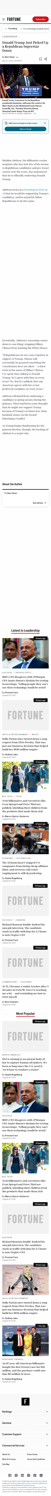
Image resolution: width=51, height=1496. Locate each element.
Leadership (10, 37)
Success (7, 672)
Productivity (23, 672)
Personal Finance (12, 1359)
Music (35, 734)
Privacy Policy (27, 1483)
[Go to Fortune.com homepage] (14, 19)
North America (11, 1055)
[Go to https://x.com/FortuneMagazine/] (16, 1475)
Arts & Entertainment (15, 734)
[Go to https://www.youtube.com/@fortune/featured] (41, 1475)
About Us (6, 1454)
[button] (10, 57)
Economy (7, 858)
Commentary (9, 982)
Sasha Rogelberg (13, 878)
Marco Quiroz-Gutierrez (17, 816)
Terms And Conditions (36, 1459)
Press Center (32, 1454)
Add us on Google (25, 129)
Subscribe (40, 19)
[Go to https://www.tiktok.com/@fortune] (35, 1475)
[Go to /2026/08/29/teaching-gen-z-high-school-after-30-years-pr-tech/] (25, 962)
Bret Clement (11, 1002)
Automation (23, 858)
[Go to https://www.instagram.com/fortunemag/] (29, 1475)
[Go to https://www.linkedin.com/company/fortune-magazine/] (22, 1475)
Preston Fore (11, 693)
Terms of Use (16, 1483)
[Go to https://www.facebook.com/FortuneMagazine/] (10, 1475)
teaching (26, 982)
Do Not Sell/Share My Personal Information (23, 1485)
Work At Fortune (9, 1459)
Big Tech (7, 796)
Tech (19, 796)
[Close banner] (44, 123)
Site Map (5, 1464)
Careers (21, 920)
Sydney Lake (11, 755)
